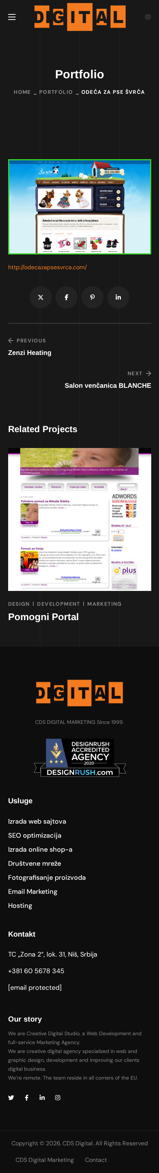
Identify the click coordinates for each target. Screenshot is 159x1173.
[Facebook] (27, 1098)
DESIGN (19, 604)
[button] (37, 821)
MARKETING (104, 604)
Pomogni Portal (43, 616)
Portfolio (56, 92)
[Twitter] (11, 1098)
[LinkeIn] (42, 1098)
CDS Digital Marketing (45, 1160)
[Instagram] (58, 1098)
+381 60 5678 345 (36, 971)
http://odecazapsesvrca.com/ (47, 267)
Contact (96, 1160)
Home (22, 92)
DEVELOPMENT (58, 604)
